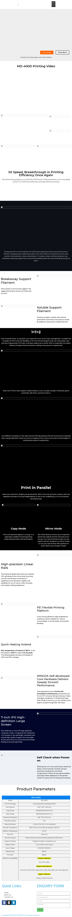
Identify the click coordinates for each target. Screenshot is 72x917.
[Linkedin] (13, 902)
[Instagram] (9, 902)
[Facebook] (4, 902)
